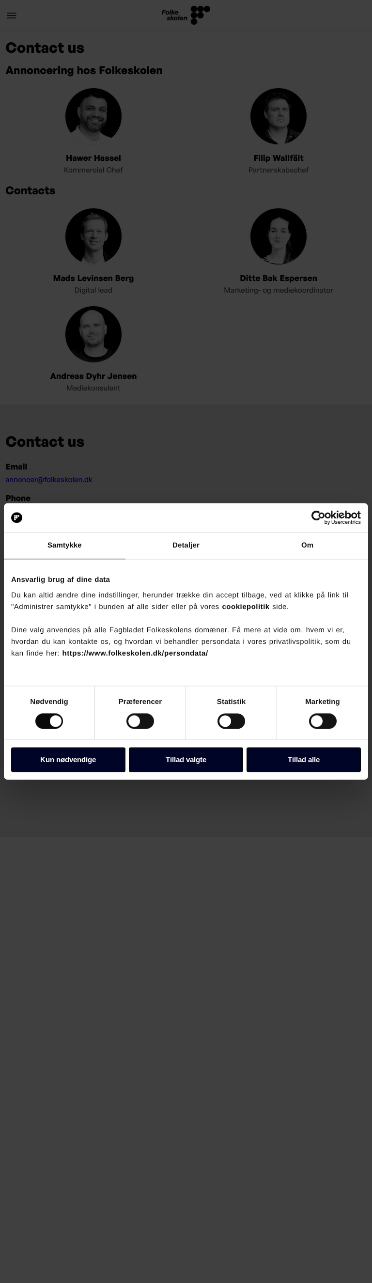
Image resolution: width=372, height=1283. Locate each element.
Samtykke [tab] (64, 545)
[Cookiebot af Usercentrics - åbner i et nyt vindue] (318, 517)
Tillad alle (304, 760)
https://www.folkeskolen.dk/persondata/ (135, 653)
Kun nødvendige (68, 760)
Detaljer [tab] (186, 545)
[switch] (140, 721)
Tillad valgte (186, 760)
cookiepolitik (246, 607)
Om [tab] (307, 545)
